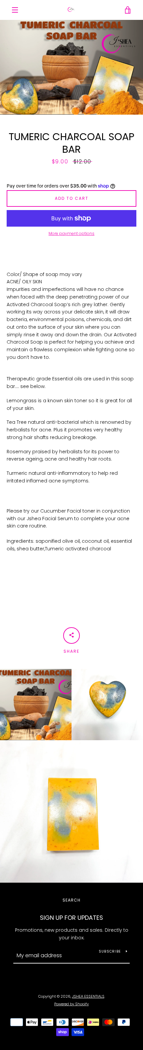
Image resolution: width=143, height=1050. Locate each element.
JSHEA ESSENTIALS (88, 996)
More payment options (71, 233)
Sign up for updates (71, 917)
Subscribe (110, 951)
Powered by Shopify (71, 1004)
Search (71, 900)
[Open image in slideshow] (71, 67)
